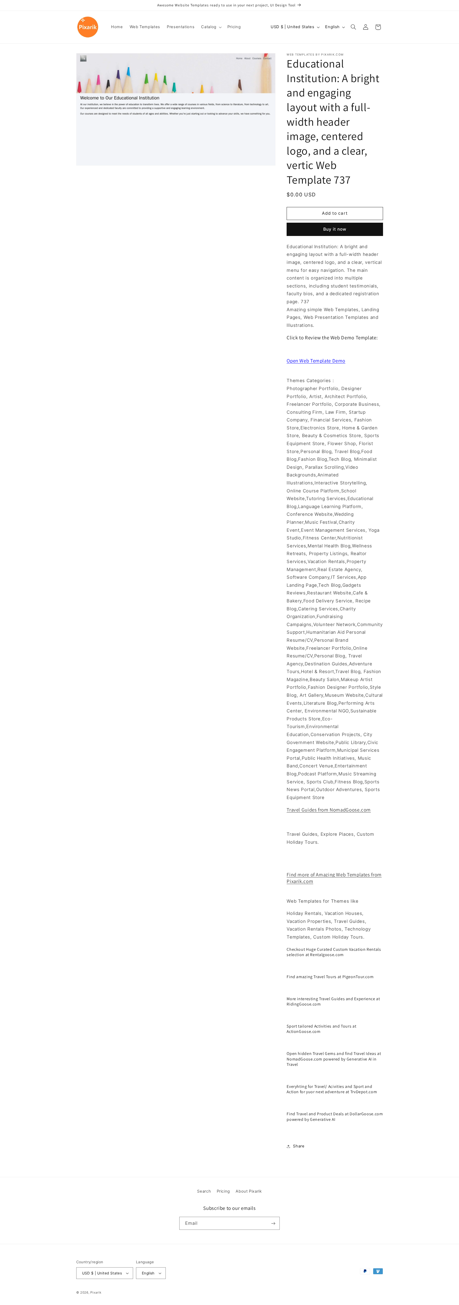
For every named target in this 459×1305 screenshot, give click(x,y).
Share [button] (298, 1146)
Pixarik (95, 1292)
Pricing (223, 1191)
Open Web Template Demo (316, 360)
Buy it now (335, 229)
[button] (211, 27)
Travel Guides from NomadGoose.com (329, 809)
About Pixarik (249, 1191)
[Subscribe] (273, 1223)
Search (204, 1191)
